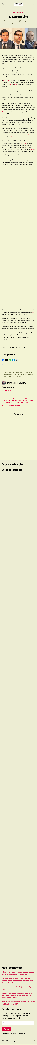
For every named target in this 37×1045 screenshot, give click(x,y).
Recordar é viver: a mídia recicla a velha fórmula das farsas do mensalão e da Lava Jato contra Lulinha (17, 980)
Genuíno (19, 372)
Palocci (10, 376)
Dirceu (15, 372)
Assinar (6, 1029)
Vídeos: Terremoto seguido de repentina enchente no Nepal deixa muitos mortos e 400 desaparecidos (17, 995)
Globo (10, 85)
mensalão (30, 372)
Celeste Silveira (13, 21)
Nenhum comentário (20, 24)
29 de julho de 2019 (27, 21)
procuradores (17, 376)
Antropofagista (12, 1041)
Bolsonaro (5, 112)
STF (15, 85)
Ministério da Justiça (10, 374)
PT (12, 137)
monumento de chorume (25, 374)
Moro (5, 376)
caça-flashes (8, 372)
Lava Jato (6, 80)
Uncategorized (18, 12)
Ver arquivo (6, 390)
